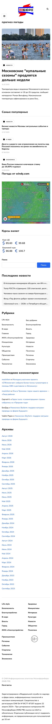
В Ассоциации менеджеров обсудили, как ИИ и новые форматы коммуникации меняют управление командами (27, 283)
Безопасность (8, 324)
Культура (6, 346)
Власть (29, 329)
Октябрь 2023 (8, 584)
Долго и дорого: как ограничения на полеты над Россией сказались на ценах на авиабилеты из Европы (25, 146)
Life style (5, 320)
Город (28, 333)
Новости (29, 346)
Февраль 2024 (8, 567)
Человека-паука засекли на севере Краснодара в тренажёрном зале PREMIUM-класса (27, 293)
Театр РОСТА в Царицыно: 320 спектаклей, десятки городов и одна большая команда (27, 288)
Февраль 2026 (8, 462)
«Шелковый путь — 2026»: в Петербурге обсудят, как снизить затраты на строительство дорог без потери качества (27, 304)
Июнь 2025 (6, 497)
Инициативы (7, 342)
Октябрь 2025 (8, 479)
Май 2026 (6, 449)
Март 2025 (6, 510)
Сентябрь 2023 (8, 588)
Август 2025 (7, 488)
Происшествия (8, 355)
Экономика (31, 364)
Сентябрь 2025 (8, 484)
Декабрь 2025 (8, 471)
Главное (5, 333)
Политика (30, 351)
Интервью (30, 342)
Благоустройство (33, 324)
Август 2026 (7, 436)
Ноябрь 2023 (7, 580)
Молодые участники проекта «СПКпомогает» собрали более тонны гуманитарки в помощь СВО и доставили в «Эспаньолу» (25, 382)
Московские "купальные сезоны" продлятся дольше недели (24, 75)
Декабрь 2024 (8, 523)
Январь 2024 (7, 571)
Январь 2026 (7, 466)
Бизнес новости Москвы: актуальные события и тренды (25, 127)
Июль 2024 (6, 545)
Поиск (4, 259)
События (5, 359)
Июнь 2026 (6, 444)
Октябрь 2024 (8, 532)
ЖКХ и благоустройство (12, 338)
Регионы (30, 355)
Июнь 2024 (6, 549)
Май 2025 (6, 501)
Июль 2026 (6, 440)
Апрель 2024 (7, 558)
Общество (6, 351)
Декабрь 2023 (8, 575)
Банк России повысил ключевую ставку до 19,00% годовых (21, 165)
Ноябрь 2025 (7, 475)
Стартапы (30, 359)
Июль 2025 (6, 492)
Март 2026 (6, 458)
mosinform (6, 379)
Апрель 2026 (7, 453)
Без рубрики (31, 320)
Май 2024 (6, 553)
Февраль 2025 (8, 514)
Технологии (7, 364)
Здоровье (30, 338)
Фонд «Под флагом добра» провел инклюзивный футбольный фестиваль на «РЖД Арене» (27, 298)
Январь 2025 (7, 519)
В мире (5, 329)
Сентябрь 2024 (8, 536)
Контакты (7, 685)
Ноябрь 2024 (7, 527)
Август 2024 (7, 540)
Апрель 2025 (7, 506)
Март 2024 (6, 562)
